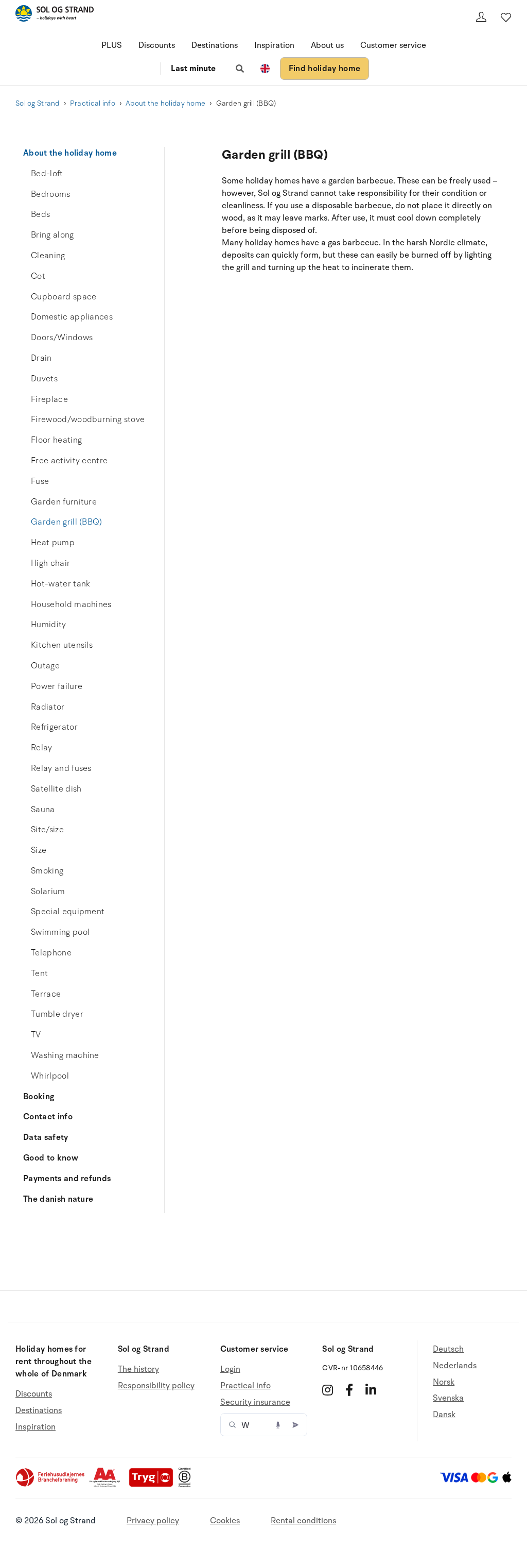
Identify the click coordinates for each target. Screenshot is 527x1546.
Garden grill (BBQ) (66, 522)
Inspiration (274, 45)
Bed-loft (47, 173)
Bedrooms (51, 194)
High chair (50, 563)
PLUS (111, 45)
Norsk (443, 1382)
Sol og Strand (37, 103)
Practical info (92, 103)
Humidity (48, 624)
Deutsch (448, 1349)
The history (138, 1369)
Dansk (444, 1414)
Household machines (71, 604)
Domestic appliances (72, 317)
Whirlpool (50, 1076)
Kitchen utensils (62, 645)
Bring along (52, 235)
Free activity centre (69, 460)
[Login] (481, 17)
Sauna (43, 809)
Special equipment (67, 911)
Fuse (40, 481)
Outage (45, 665)
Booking (38, 1096)
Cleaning (48, 255)
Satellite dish (56, 789)
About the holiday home (165, 103)
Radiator (48, 707)
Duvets (44, 378)
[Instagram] (327, 1390)
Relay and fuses (61, 768)
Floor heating (56, 440)
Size (38, 850)
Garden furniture (64, 502)
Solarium (48, 891)
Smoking (47, 871)
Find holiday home (324, 68)
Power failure (56, 686)
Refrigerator (54, 727)
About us (327, 45)
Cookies (225, 1520)
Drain (41, 358)
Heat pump (53, 542)
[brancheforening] (50, 1484)
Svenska (448, 1398)
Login (230, 1369)
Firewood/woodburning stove (88, 419)
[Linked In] (370, 1390)
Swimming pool (60, 932)
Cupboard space (63, 297)
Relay (41, 747)
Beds (40, 214)
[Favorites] (506, 17)
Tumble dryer (57, 1014)
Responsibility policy (156, 1385)
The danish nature (58, 1199)
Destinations (214, 45)
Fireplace (49, 399)
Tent (39, 973)
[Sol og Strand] (54, 15)
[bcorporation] (187, 1484)
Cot (38, 276)
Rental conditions (303, 1520)
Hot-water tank (60, 584)
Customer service (393, 45)
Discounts (156, 45)
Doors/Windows (62, 337)
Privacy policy (153, 1520)
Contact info (48, 1116)
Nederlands (455, 1365)
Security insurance (255, 1402)
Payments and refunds (67, 1178)
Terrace (46, 994)
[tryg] (154, 1484)
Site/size (47, 829)
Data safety (45, 1137)
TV (36, 1034)
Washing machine (65, 1055)
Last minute (193, 68)
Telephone (51, 953)
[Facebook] (349, 1390)
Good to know (50, 1158)
